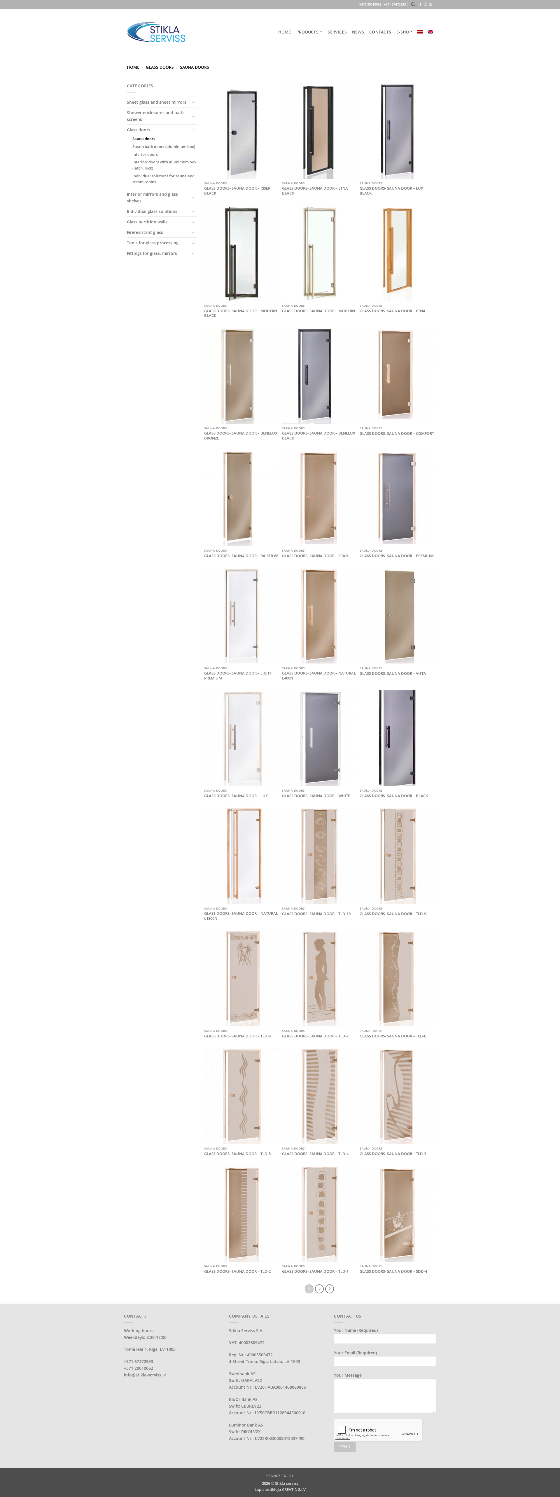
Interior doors (145, 154)
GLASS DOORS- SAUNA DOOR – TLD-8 (237, 1036)
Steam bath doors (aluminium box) (163, 146)
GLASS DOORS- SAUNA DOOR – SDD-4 (393, 1271)
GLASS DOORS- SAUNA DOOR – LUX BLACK (391, 191)
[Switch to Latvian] (420, 31)
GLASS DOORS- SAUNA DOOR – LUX (236, 795)
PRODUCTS (307, 32)
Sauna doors (143, 138)
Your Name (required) (356, 1330)
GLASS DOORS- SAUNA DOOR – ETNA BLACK (315, 191)
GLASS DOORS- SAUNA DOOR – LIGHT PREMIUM (237, 676)
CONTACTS (380, 32)
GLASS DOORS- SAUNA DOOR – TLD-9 (393, 913)
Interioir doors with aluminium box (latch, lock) (164, 165)
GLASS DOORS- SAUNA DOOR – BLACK (394, 795)
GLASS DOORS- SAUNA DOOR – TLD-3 (393, 1153)
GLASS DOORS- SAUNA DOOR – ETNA (393, 310)
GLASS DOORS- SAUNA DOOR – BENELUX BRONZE (240, 436)
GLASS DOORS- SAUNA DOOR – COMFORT (397, 433)
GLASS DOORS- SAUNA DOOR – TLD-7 (315, 1036)
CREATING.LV (294, 1489)
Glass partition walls (147, 222)
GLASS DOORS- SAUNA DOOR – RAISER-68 (241, 555)
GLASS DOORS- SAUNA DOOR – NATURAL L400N (319, 676)
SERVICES (337, 32)
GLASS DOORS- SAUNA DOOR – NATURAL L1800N (241, 916)
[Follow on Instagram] (425, 4)
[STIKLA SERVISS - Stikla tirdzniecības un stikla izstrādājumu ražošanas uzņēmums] (156, 32)
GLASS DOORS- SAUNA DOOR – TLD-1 (315, 1271)
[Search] (413, 4)
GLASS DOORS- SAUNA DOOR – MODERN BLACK (240, 313)
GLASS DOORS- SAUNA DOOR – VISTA (393, 673)
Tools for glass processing (152, 243)
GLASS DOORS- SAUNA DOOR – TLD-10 (316, 913)
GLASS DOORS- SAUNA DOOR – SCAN (315, 555)
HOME (284, 32)
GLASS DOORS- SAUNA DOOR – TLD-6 (393, 1036)
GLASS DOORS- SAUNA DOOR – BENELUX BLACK (318, 436)
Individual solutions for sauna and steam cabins (163, 179)
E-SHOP (404, 32)
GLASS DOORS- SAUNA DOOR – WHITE (316, 795)
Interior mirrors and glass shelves (152, 197)
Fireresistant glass (145, 232)
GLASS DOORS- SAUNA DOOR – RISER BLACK (237, 191)
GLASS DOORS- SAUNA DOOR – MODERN (318, 310)
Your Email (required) (355, 1352)
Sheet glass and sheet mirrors (156, 102)
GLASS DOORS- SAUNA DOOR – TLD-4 (315, 1153)
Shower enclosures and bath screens (155, 116)
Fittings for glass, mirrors (152, 253)
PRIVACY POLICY (280, 1475)
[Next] (329, 1288)
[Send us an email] (430, 4)
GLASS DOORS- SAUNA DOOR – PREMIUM (397, 555)
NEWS (358, 32)
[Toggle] (193, 102)
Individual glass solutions (152, 211)
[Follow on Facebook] (420, 4)
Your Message (348, 1375)
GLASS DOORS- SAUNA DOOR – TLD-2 (237, 1271)
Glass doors (160, 67)
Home (133, 67)
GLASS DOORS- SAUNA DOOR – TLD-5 (237, 1153)
